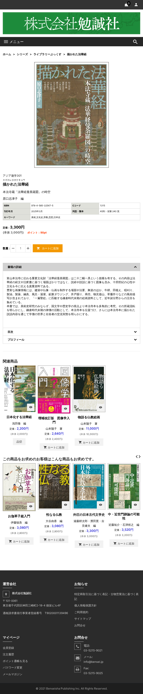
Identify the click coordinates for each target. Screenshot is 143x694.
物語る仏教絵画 (89, 417)
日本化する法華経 (19, 417)
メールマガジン (12, 674)
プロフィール (16, 339)
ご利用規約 (81, 612)
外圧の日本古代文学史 (89, 514)
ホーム (7, 54)
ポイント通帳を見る (15, 661)
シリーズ (22, 54)
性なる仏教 (54, 514)
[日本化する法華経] (19, 388)
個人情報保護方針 (85, 605)
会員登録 (8, 648)
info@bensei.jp (93, 662)
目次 (10, 332)
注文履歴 (8, 654)
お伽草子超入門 (19, 516)
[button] (105, 65)
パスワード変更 (12, 667)
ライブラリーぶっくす (47, 54)
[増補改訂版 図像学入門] (54, 389)
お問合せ (79, 625)
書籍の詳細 (15, 267)
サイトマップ (82, 618)
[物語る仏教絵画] (89, 388)
